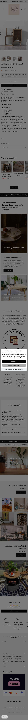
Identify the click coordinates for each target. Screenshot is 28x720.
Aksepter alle (14, 361)
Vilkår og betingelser (18, 369)
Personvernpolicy (8, 369)
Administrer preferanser (14, 365)
